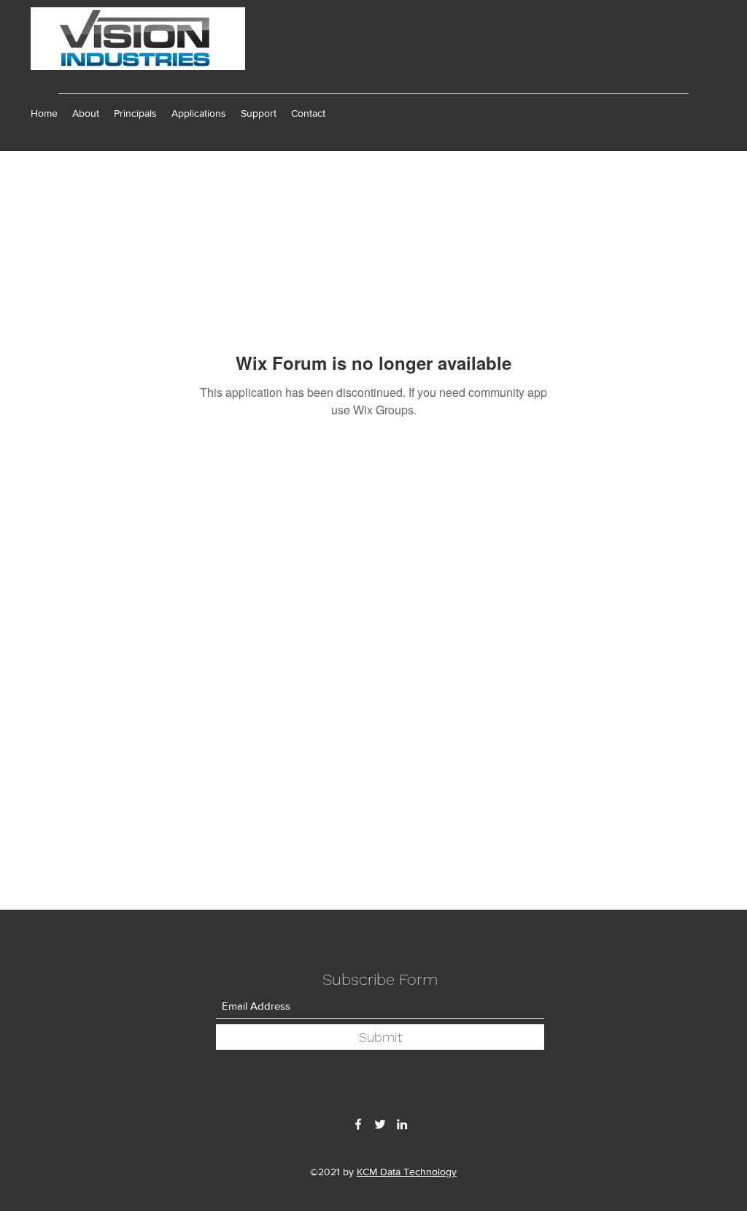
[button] (135, 113)
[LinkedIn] (402, 1124)
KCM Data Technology (407, 1171)
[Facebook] (358, 1124)
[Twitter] (380, 1124)
